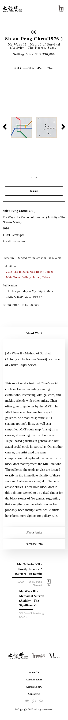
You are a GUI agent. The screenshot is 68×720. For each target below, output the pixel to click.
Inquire (34, 191)
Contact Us (34, 694)
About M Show (34, 686)
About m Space (34, 679)
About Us (34, 672)
